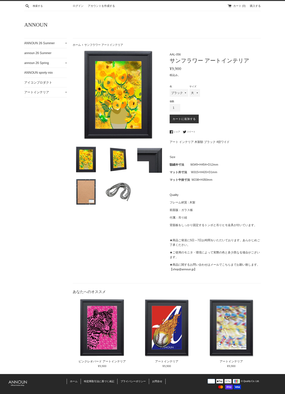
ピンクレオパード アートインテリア (102, 361)
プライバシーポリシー (133, 381)
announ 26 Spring (45, 63)
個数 (172, 101)
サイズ (192, 86)
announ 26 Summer (37, 53)
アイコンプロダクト (38, 82)
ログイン (78, 5)
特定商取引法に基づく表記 (99, 381)
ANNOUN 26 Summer (45, 43)
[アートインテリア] (166, 327)
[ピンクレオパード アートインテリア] (102, 327)
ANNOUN (36, 25)
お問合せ (157, 381)
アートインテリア (45, 92)
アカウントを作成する (101, 5)
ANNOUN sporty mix (38, 72)
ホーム (74, 381)
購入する (255, 5)
